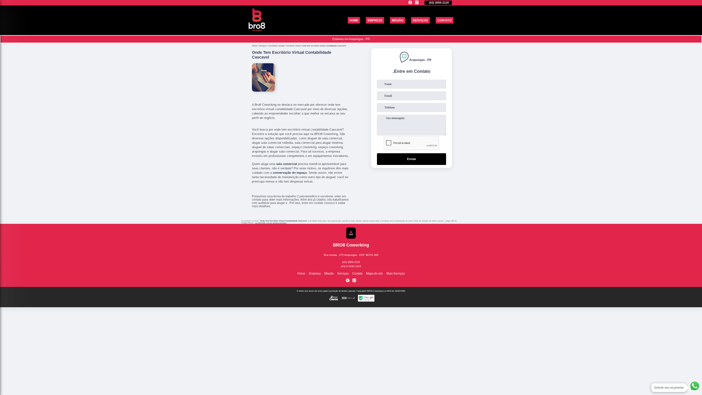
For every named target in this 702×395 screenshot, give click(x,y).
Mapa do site (374, 273)
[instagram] (417, 3)
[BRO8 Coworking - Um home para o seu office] (257, 30)
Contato (444, 20)
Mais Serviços (395, 273)
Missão (397, 20)
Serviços (420, 20)
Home (354, 20)
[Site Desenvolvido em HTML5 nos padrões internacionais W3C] (348, 298)
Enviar (411, 159)
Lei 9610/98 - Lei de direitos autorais (270, 223)
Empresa (375, 20)
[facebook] (410, 3)
